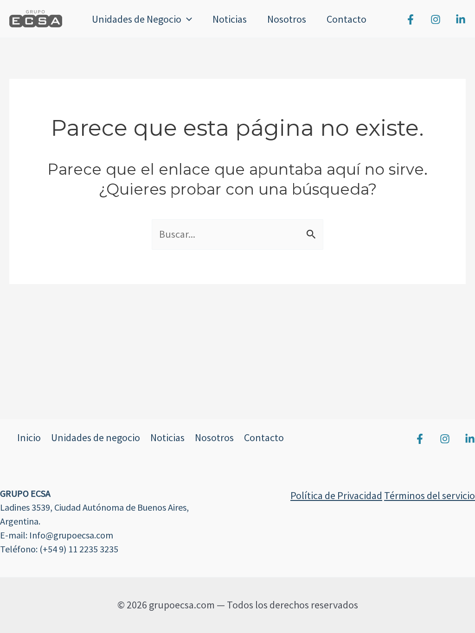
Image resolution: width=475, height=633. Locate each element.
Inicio (29, 437)
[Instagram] (435, 19)
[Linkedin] (461, 19)
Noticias (229, 19)
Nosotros (286, 19)
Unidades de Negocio (136, 19)
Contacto (346, 19)
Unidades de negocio (95, 437)
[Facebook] (410, 19)
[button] (186, 19)
